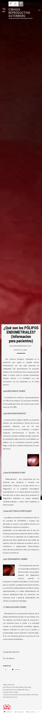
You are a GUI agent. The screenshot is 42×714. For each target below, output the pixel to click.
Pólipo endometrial (20, 690)
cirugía (6, 694)
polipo (15, 697)
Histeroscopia (9, 687)
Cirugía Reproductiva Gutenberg (19, 13)
